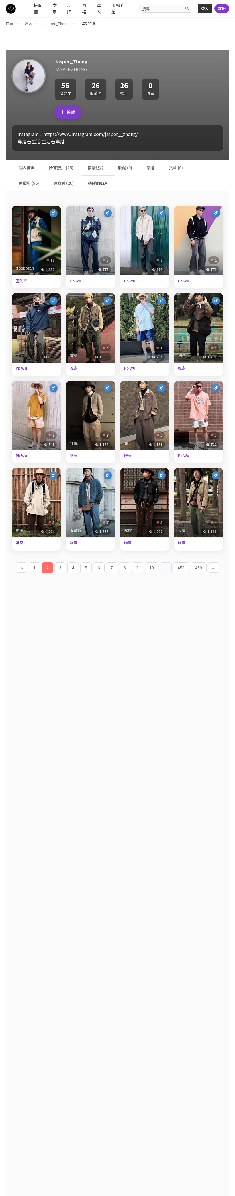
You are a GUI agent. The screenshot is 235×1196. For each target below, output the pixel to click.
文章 (54, 8)
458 (181, 568)
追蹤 (71, 112)
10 (151, 568)
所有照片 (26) (61, 167)
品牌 (69, 8)
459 (198, 568)
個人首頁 (27, 167)
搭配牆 (38, 8)
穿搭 (150, 167)
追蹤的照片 (98, 183)
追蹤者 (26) (63, 183)
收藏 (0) (125, 167)
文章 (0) (176, 167)
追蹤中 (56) (29, 183)
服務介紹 (117, 8)
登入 (205, 8)
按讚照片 (96, 167)
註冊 (222, 8)
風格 (84, 8)
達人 (99, 8)
